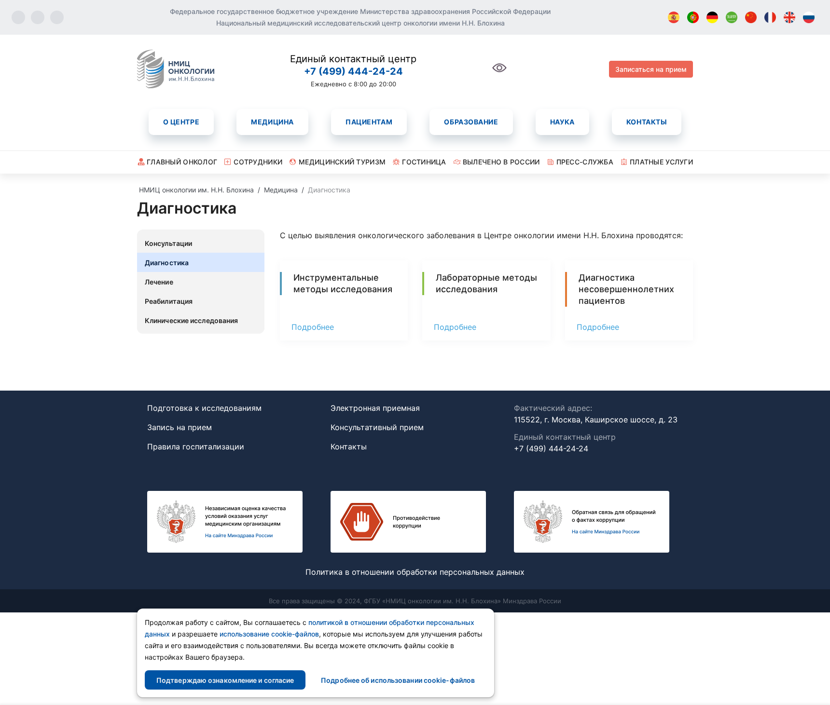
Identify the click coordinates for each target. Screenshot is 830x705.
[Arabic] (731, 17)
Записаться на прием (651, 69)
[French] (770, 17)
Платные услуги (661, 162)
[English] (789, 17)
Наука (562, 122)
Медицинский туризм (342, 162)
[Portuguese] (693, 17)
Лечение (159, 282)
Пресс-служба (584, 162)
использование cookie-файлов (269, 634)
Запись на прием (179, 427)
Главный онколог (182, 162)
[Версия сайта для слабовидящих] (499, 73)
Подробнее (312, 327)
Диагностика (167, 262)
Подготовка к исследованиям (204, 408)
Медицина (272, 122)
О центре (181, 122)
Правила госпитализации (195, 446)
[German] (712, 17)
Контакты (646, 122)
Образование (471, 122)
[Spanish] (673, 17)
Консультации (168, 243)
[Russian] (808, 17)
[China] (751, 17)
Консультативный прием (377, 427)
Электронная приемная (375, 408)
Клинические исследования (191, 320)
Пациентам (369, 122)
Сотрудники (258, 162)
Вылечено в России (501, 162)
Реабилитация (169, 301)
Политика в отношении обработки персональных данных (415, 572)
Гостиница (424, 162)
